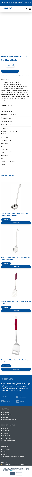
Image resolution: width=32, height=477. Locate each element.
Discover (5, 417)
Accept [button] (12, 474)
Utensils (27, 75)
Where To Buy (7, 414)
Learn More (10, 470)
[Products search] (26, 9)
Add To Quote (10, 65)
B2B (18, 75)
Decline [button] (19, 474)
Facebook (7, 401)
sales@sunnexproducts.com (13, 2)
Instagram (22, 397)
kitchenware (22, 75)
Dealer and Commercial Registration (14, 457)
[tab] (6, 105)
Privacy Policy (7, 438)
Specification (6, 105)
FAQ (4, 451)
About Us (5, 428)
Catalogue (6, 430)
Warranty (5, 454)
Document (6, 412)
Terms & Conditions (9, 441)
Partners (5, 433)
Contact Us (6, 435)
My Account (6, 449)
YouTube (4, 396)
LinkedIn (22, 401)
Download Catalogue (9, 419)
